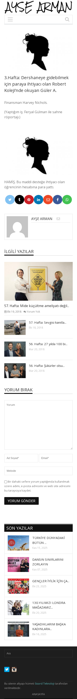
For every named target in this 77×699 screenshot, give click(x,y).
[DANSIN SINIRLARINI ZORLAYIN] (21, 564)
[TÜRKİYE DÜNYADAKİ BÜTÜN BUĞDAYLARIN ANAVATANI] (21, 542)
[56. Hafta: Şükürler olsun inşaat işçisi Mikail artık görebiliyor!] (18, 370)
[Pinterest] (29, 199)
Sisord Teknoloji (44, 683)
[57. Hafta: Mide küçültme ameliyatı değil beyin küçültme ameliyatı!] (41, 281)
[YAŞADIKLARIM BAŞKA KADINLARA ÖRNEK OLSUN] (21, 629)
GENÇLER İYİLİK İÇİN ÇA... (50, 581)
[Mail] (48, 199)
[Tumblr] (19, 199)
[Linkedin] (38, 199)
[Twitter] (10, 199)
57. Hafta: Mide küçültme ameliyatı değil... (36, 305)
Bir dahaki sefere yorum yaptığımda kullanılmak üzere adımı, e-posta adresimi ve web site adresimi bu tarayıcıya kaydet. (37, 486)
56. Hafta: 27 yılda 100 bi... (48, 344)
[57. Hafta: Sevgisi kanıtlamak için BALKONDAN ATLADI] (18, 327)
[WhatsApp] (67, 199)
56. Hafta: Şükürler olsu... (47, 365)
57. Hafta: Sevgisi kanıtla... (47, 322)
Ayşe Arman (41, 218)
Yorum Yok (33, 311)
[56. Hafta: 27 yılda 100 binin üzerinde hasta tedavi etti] (18, 348)
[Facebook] (57, 199)
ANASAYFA (38, 694)
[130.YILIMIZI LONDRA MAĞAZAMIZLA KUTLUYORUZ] (21, 607)
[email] (58, 218)
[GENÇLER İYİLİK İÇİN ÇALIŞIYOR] (21, 585)
